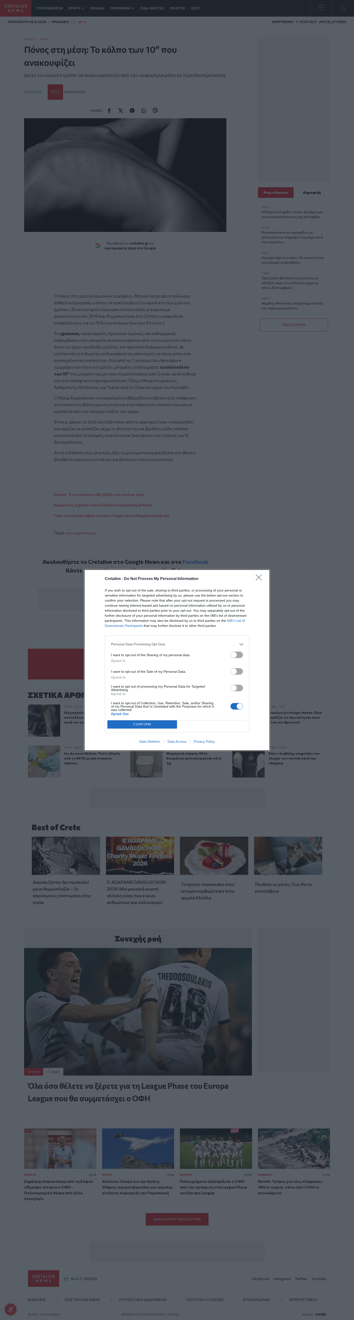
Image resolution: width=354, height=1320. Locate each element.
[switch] (236, 655)
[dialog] (177, 660)
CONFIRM (142, 724)
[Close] (260, 579)
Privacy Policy (204, 741)
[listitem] (177, 644)
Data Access (177, 741)
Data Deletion (149, 741)
